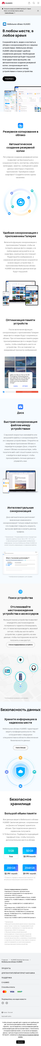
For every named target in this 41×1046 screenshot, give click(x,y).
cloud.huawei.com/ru (29, 452)
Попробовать (9, 79)
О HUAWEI (5, 982)
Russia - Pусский (8, 1012)
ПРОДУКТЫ (6, 968)
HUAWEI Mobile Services (20, 960)
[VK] (3, 1003)
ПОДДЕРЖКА (7, 978)
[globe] (2, 1012)
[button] (29, 3)
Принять (20, 1042)
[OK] (7, 1003)
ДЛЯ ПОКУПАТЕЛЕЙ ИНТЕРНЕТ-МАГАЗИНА (18, 973)
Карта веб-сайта (6, 1016)
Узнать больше (9, 13)
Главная (5, 960)
